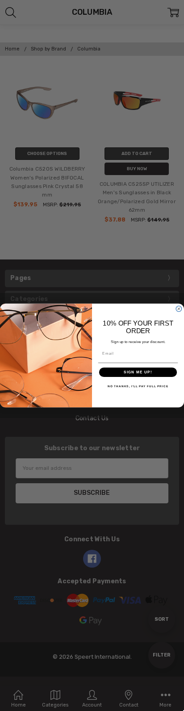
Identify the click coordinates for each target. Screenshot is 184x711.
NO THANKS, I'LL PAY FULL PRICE (138, 386)
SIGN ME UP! (138, 372)
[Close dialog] (179, 309)
